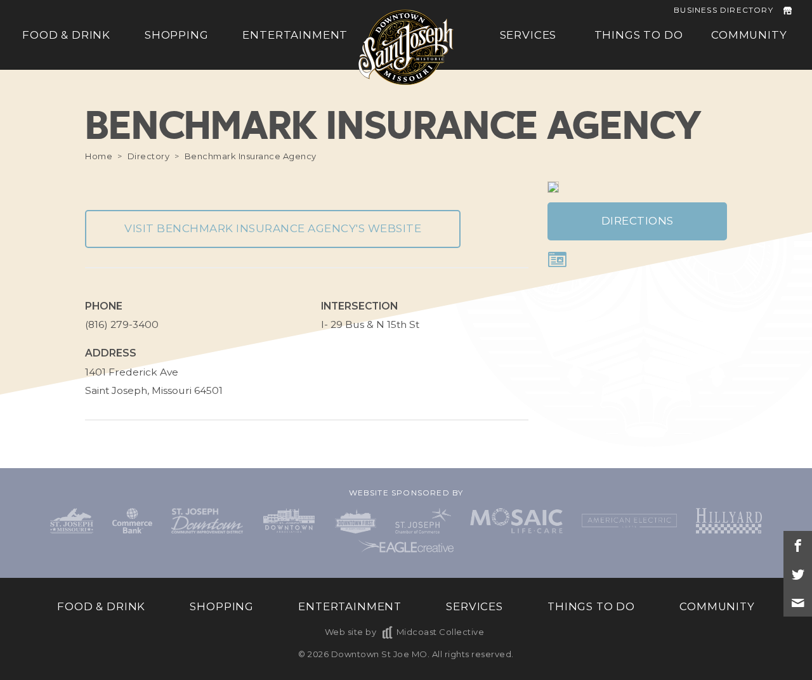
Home (98, 156)
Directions (637, 220)
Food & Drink (66, 35)
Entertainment (295, 35)
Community (749, 35)
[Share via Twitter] (797, 573)
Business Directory (723, 10)
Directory (149, 156)
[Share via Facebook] (797, 545)
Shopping (177, 35)
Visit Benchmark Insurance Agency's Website (272, 228)
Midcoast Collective (440, 632)
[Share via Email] (797, 602)
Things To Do (638, 35)
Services (528, 35)
